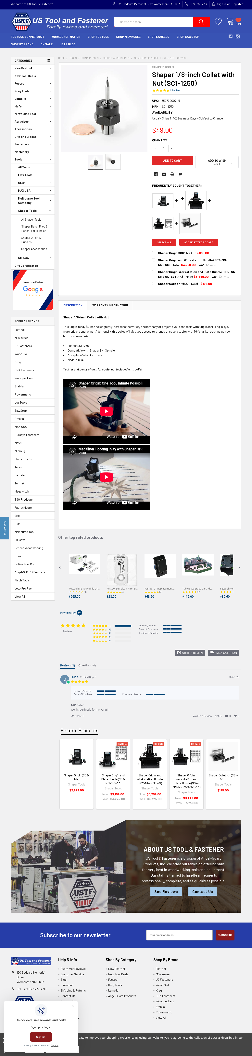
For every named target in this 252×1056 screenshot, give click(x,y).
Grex (21, 183)
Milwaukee (21, 338)
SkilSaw (23, 257)
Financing (67, 985)
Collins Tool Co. (24, 564)
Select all (164, 242)
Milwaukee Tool (25, 114)
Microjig (20, 451)
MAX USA (24, 190)
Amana (19, 418)
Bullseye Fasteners (27, 435)
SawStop (21, 410)
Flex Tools (25, 175)
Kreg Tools (22, 91)
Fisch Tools (22, 580)
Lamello (20, 98)
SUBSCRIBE (225, 935)
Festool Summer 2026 (27, 36)
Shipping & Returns (73, 990)
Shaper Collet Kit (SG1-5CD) (223, 777)
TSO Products (24, 499)
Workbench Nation (65, 36)
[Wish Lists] (220, 21)
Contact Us (202, 891)
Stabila (19, 386)
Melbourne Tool (24, 532)
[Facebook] (155, 174)
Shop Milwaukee (128, 36)
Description (72, 305)
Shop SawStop (187, 36)
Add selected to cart (198, 242)
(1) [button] (110, 625)
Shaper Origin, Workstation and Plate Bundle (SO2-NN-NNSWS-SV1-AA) (186, 781)
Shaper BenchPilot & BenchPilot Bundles (34, 229)
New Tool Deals (25, 76)
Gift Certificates (26, 265)
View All (20, 596)
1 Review (175, 90)
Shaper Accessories (34, 249)
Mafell (19, 106)
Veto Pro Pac (23, 588)
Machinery (22, 152)
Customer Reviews (73, 968)
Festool (20, 83)
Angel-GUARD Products (30, 572)
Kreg (18, 362)
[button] (33, 290)
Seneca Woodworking (29, 548)
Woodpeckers (24, 378)
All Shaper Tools (31, 219)
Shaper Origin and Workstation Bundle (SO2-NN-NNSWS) (150, 779)
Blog (64, 979)
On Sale (47, 44)
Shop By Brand (22, 44)
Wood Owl (21, 354)
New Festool (23, 68)
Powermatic (23, 394)
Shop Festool (98, 36)
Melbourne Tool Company (29, 201)
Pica (17, 523)
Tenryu (19, 467)
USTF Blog (68, 44)
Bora (18, 556)
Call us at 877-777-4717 (31, 989)
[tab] (67, 666)
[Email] (164, 174)
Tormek (20, 483)
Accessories (23, 129)
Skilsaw (20, 540)
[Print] (172, 174)
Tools (18, 159)
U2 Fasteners (23, 346)
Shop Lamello (158, 36)
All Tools (24, 167)
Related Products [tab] (79, 730)
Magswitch (22, 491)
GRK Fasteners (24, 370)
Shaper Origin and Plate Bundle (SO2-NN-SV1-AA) (113, 779)
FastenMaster (24, 507)
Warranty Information (110, 305)
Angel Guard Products (122, 996)
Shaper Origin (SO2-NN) (76, 777)
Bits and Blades (25, 136)
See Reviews (166, 891)
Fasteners (22, 144)
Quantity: (160, 140)
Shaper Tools (27, 210)
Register (237, 4)
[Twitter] (180, 174)
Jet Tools (21, 402)
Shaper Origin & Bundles (31, 240)
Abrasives (22, 121)
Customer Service (72, 974)
